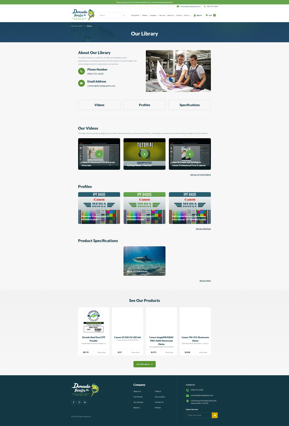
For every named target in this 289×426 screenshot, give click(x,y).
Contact (179, 15)
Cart (212, 15)
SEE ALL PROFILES (203, 229)
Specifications (190, 105)
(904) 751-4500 (95, 73)
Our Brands (137, 397)
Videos (99, 105)
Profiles (144, 105)
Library (186, 15)
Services (162, 15)
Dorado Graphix (77, 26)
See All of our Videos (200, 175)
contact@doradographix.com (101, 85)
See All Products (143, 364)
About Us (170, 15)
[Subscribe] (215, 415)
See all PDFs (205, 281)
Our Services (138, 402)
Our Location (160, 397)
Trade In (158, 391)
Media (144, 15)
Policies (158, 407)
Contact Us (159, 402)
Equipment (135, 15)
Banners (136, 407)
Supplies (153, 15)
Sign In (199, 15)
